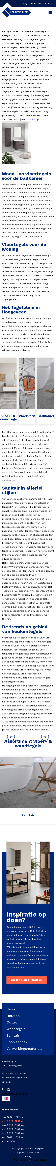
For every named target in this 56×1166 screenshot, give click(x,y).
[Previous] (11, 737)
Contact (49, 3)
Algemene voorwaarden (28, 1152)
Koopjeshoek (16, 1042)
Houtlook (14, 1016)
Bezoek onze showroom (27, 979)
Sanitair (12, 1035)
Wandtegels (16, 1029)
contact (31, 119)
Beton (11, 1009)
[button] (31, 1160)
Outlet (11, 1022)
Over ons (36, 3)
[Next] (45, 737)
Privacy (28, 1156)
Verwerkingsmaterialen (25, 1049)
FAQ (25, 3)
